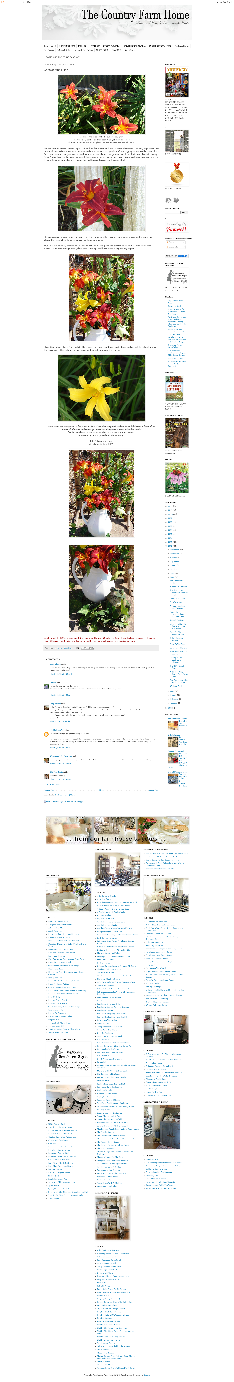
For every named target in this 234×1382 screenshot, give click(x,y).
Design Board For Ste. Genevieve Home (162, 860)
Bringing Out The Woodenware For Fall (113, 957)
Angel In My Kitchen (105, 919)
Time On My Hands (105, 1365)
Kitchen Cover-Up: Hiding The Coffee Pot (114, 1302)
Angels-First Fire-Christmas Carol (111, 922)
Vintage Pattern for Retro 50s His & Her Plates (178, 626)
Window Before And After (157, 1005)
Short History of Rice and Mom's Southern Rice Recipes (177, 311)
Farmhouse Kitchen (182, 46)
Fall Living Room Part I (155, 942)
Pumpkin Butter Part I (57, 1000)
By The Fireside (103, 963)
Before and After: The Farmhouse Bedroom (164, 1073)
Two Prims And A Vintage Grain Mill (112, 1164)
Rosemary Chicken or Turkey (60, 1017)
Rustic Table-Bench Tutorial (108, 1322)
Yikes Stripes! (53, 1199)
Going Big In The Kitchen (107, 1030)
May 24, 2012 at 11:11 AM (60, 721)
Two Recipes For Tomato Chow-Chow (64, 1029)
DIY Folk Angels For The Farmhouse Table (114, 989)
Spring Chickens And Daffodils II (110, 1119)
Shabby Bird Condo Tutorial (108, 1325)
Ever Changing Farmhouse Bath (61, 1147)
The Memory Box (104, 1350)
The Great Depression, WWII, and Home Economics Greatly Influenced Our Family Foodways (177, 321)
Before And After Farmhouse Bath (62, 1131)
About (53, 46)
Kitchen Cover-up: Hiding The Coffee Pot (114, 1046)
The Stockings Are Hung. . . (157, 1002)
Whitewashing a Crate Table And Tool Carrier (116, 1368)
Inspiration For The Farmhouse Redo (161, 972)
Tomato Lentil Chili (56, 1026)
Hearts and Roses (56, 969)
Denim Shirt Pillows (105, 1273)
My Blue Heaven (55, 1169)
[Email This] (82, 648)
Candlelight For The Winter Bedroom (161, 1076)
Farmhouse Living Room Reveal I (159, 952)
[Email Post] (77, 648)
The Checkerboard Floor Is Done (111, 1136)
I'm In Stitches (103, 1296)
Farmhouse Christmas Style (108, 1004)
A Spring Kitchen (104, 915)
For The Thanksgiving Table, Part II (112, 1017)
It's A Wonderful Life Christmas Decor (113, 1043)
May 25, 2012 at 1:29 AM (60, 764)
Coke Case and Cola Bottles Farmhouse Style (116, 982)
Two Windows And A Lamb (108, 1170)
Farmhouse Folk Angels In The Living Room (164, 949)
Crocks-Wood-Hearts (106, 986)
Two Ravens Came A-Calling (109, 1167)
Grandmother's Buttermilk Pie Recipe (63, 966)
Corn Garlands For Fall (106, 1263)
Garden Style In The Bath (59, 1160)
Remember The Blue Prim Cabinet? (160, 1182)
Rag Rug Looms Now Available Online (179, 681)
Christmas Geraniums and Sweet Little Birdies (116, 976)
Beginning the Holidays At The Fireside (113, 950)
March (173, 695)
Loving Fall (101, 1062)
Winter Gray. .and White (107, 1186)
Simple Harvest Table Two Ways (159, 1185)
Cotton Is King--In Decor (156, 1169)
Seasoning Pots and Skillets (108, 1100)
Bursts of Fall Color (105, 960)
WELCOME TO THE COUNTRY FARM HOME (167, 854)
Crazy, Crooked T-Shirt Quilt (109, 1267)
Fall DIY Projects (104, 1286)
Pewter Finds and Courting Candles (112, 1078)
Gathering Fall (152, 1176)
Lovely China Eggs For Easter (109, 1059)
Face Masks (102, 1283)
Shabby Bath (53, 1176)
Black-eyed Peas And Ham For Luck (63, 934)
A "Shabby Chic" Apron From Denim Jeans (179, 674)
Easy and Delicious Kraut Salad (61, 953)
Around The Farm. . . (178, 620)
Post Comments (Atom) (65, 795)
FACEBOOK (82, 46)
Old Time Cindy (56, 772)
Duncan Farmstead (176, 751)
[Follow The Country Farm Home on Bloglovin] (176, 257)
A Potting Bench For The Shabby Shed (113, 1254)
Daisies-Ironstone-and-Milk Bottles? (63, 941)
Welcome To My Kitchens (107, 1177)
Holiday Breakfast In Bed (156, 1086)
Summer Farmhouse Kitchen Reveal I (112, 1123)
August (173, 566)
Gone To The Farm (105, 1033)
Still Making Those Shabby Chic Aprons (113, 1346)
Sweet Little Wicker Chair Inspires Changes (164, 995)
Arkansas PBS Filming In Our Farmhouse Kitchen (117, 935)
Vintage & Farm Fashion (84, 50)
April (172, 691)
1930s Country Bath (56, 1124)
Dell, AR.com (129, 50)
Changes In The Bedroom (156, 1079)
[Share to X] (87, 648)
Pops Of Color (54, 997)
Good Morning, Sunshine (156, 1179)
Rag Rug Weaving (104, 1318)
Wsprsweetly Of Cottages (61, 756)
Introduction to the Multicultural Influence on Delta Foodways (177, 339)
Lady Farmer (55, 704)
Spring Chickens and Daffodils (109, 1116)
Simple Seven (53, 1020)
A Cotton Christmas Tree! (156, 922)
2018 (170, 522)
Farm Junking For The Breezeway (159, 1172)
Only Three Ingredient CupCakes (62, 987)
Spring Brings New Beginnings (109, 1113)
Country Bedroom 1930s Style (158, 1082)
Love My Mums (103, 1056)
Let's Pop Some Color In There (110, 1053)
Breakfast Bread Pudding (59, 938)
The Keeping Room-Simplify (108, 1142)
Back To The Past (177, 644)
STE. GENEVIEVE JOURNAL (135, 46)
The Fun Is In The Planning (157, 999)
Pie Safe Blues (103, 1081)
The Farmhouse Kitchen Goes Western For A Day (117, 1139)
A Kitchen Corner (104, 899)
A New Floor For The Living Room (160, 925)
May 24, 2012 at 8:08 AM (61, 674)
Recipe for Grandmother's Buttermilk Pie (177, 614)
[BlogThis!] (85, 648)
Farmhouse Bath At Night (59, 1153)
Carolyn (53, 683)
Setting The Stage (153, 987)
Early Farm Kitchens (178, 648)
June (172, 574)
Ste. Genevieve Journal (177, 719)
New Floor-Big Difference (59, 1173)
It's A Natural (103, 1040)
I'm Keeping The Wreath (156, 968)
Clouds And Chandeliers (58, 1140)
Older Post (153, 790)
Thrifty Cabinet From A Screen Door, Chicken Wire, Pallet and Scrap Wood (116, 1357)
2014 (170, 538)
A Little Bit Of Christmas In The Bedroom (163, 1060)
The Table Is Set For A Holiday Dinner (113, 1145)
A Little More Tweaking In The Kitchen (113, 906)
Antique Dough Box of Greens (109, 932)
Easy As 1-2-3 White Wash (108, 1280)
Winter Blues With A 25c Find (109, 1183)
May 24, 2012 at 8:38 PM (61, 748)
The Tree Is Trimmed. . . (106, 1149)
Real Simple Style (55, 1010)
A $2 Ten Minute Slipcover (108, 1250)
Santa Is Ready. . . (153, 984)
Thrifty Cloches (103, 1362)
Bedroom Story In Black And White (160, 869)
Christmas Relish (174, 306)
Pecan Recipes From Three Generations (64, 994)
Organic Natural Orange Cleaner (111, 1309)
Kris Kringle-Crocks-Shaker (108, 1049)
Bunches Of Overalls (178, 587)
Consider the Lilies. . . (178, 599)
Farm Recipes (49, 50)
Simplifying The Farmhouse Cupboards (113, 1103)
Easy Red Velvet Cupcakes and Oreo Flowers (67, 959)
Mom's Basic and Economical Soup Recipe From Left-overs (178, 332)
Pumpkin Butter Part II (58, 1004)
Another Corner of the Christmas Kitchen (114, 928)
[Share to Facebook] (90, 648)
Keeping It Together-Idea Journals (111, 1299)
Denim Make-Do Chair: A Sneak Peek (161, 857)
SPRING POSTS (102, 50)
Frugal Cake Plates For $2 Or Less (111, 1289)
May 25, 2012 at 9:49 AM (61, 779)
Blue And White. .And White (108, 953)
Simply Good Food (175, 359)
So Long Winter (103, 1110)
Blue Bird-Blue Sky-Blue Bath (60, 1134)
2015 (170, 534)
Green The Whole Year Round (109, 1036)
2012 (170, 546)
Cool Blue (52, 1144)
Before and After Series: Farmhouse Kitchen (115, 947)
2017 (170, 526)
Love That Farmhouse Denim (60, 1166)
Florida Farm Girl (57, 730)
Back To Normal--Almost (107, 938)
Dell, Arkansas (174, 735)
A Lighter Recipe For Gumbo (60, 925)
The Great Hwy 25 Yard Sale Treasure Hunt (179, 592)
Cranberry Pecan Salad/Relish (175, 346)
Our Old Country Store (177, 772)
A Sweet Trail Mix (55, 928)
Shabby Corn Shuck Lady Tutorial (111, 1337)
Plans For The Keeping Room (177, 633)
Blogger (147, 1375)
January (173, 703)
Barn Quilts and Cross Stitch (109, 1260)
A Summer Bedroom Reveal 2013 (159, 1066)
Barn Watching (176, 602)
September (175, 562)
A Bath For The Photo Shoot (60, 1127)
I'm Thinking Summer (154, 1089)
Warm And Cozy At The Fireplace (111, 1174)
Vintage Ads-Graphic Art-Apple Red (161, 1188)
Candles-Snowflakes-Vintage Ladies (63, 1137)
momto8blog (55, 664)
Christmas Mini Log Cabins (108, 979)
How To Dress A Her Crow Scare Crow (113, 1293)
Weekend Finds (176, 686)
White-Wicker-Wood (105, 1180)
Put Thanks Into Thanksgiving (109, 1087)
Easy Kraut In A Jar (56, 956)
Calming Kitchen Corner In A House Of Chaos (116, 966)
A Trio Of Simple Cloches (107, 1257)
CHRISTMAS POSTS (67, 46)
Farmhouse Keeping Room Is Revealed (113, 1007)
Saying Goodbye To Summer (109, 1097)
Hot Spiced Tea (55, 978)
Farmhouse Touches (105, 1011)
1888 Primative (152, 1159)
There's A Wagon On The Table (110, 1157)
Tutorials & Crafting (64, 50)
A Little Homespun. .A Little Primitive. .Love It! (117, 903)
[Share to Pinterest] (92, 648)
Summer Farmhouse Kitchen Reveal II (112, 1126)
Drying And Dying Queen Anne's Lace (113, 1276)
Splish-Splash (53, 1186)
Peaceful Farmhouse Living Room (160, 980)
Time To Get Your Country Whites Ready (65, 1195)
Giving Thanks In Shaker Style (109, 1027)
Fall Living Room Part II (156, 946)
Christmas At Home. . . (106, 973)
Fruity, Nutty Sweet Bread (59, 962)
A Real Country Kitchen (176, 639)
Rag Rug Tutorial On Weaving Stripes (113, 1315)
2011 (170, 708)
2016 (170, 530)
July (172, 569)
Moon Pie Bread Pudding (58, 984)
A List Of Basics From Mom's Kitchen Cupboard (177, 364)
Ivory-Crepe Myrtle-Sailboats (60, 1163)
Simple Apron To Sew (106, 1343)
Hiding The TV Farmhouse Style (159, 962)
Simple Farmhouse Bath (58, 1179)
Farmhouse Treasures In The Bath (62, 1157)
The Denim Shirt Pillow (176, 582)
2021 (170, 510)
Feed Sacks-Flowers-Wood (157, 959)
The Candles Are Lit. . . (106, 1132)
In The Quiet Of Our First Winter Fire (64, 981)
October (174, 558)
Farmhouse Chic (103, 1001)
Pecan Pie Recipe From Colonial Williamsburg (67, 991)
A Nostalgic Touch (154, 1063)
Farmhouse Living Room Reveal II (160, 955)
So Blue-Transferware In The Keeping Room (115, 1107)
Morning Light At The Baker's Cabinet (113, 1071)
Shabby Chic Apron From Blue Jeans (112, 1328)
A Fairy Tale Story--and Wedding (178, 607)
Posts (171, 242)
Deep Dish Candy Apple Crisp (60, 950)
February (174, 699)
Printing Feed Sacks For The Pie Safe (112, 1084)
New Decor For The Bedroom (158, 1095)
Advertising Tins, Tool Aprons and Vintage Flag (166, 1166)
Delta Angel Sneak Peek (107, 1270)
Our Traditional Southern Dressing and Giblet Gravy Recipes (177, 353)
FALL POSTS (116, 50)
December (174, 550)
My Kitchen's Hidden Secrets (109, 1074)
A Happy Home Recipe (58, 921)
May (172, 577)
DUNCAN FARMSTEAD (112, 46)
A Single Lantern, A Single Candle (111, 912)
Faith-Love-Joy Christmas (59, 1150)
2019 (170, 518)
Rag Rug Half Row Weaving (109, 1312)
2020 (170, 514)
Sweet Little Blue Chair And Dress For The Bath (68, 1192)
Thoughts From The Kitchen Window (112, 1161)
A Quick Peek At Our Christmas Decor (113, 909)
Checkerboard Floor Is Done (109, 970)
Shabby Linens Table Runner (109, 1340)
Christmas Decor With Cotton (158, 934)
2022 (170, 506)
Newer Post (49, 790)
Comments (173, 247)
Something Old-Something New (61, 1182)
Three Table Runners (105, 1353)
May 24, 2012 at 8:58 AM (61, 695)
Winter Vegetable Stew (58, 1033)
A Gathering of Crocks (106, 896)
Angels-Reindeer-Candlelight (109, 925)
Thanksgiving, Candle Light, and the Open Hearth (118, 1129)
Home (45, 46)
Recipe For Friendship (57, 1013)
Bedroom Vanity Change (156, 1069)
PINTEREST (95, 46)
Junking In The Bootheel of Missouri (176, 660)
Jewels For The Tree (154, 1092)
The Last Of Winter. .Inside (59, 1023)
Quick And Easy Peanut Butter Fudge (64, 1007)
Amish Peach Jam (55, 931)
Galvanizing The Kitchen (107, 1020)
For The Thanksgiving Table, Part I (111, 1014)
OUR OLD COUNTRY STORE (160, 46)
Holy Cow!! (150, 965)
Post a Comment (54, 785)
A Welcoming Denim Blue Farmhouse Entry (163, 1163)
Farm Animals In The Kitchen (109, 998)
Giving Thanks (103, 1023)
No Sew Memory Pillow (107, 1305)
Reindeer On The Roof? (107, 1094)
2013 (170, 542)
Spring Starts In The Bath (59, 1189)
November (175, 554)
